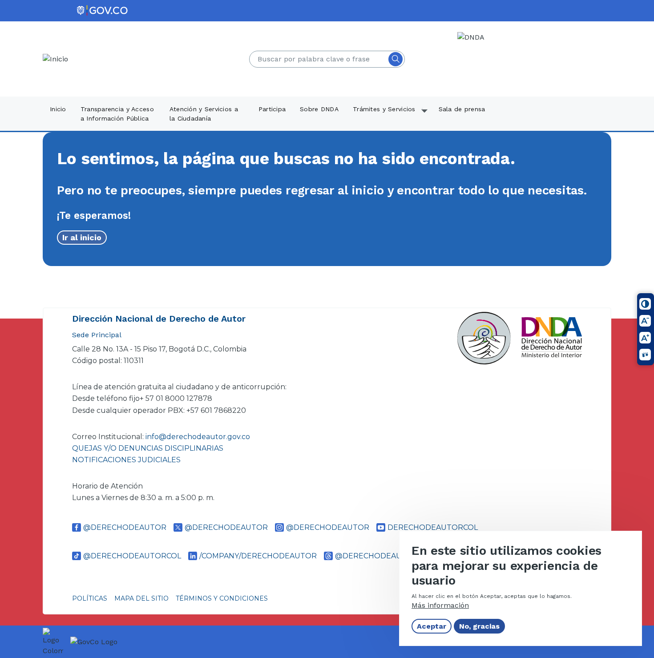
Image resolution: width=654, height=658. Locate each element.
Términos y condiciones (222, 598)
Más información (440, 605)
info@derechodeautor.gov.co (198, 436)
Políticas (89, 598)
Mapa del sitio (141, 598)
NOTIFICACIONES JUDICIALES (126, 460)
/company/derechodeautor (258, 556)
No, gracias (479, 626)
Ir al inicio (81, 237)
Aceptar (431, 626)
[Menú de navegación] (641, 21)
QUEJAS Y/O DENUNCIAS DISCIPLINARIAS (147, 448)
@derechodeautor (124, 527)
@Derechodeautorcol (132, 556)
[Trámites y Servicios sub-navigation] (425, 114)
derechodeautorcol (433, 527)
